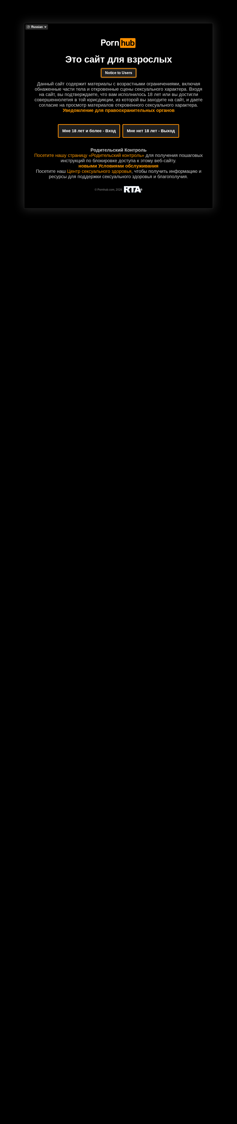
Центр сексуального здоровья (99, 171)
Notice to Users (118, 73)
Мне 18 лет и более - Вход (89, 131)
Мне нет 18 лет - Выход (151, 131)
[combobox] (36, 27)
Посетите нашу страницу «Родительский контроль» (89, 155)
